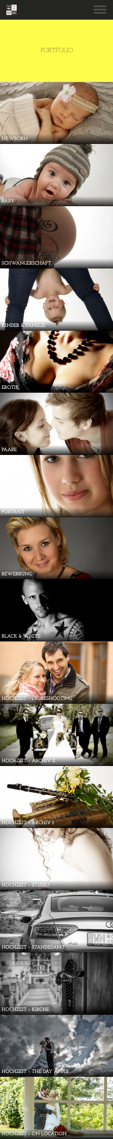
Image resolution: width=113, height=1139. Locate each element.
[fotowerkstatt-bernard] (11, 10)
